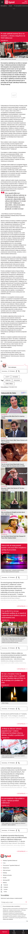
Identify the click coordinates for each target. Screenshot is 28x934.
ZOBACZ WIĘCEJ (9, 384)
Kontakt (4, 878)
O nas (4, 863)
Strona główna (4, 5)
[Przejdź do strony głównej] (10, 2)
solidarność (7, 380)
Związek (10, 5)
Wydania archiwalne (7, 875)
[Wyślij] (26, 902)
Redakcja (5, 873)
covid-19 (7, 377)
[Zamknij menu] (2, 2)
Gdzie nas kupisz (6, 870)
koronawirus (15, 377)
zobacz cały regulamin (8, 919)
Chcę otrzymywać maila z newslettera (11, 906)
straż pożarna (17, 380)
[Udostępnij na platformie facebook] (16, 371)
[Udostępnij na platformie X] (19, 371)
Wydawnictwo (6, 868)
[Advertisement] (14, 19)
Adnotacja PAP (6, 880)
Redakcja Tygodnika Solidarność (10, 860)
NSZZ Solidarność (24, 2)
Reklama (5, 882)
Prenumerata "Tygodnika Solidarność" (11, 865)
